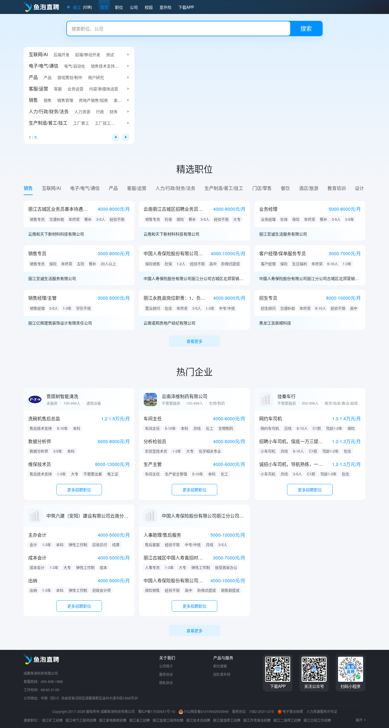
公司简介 (166, 666)
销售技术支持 (103, 66)
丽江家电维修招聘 (112, 720)
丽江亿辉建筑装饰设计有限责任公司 (60, 323)
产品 (33, 77)
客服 (58, 89)
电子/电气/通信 (43, 65)
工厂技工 (103, 123)
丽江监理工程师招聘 (168, 720)
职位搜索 (220, 666)
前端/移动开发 (87, 54)
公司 (134, 7)
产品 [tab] (113, 188)
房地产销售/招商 (93, 100)
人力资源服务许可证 (321, 711)
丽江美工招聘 (139, 720)
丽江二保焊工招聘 (287, 720)
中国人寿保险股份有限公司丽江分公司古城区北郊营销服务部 (194, 278)
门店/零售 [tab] (262, 188)
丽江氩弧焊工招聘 (226, 720)
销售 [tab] (28, 188)
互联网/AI (38, 54)
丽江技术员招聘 (198, 720)
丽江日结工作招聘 (317, 720)
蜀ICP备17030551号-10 (156, 711)
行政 (100, 111)
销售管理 (65, 100)
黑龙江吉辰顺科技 (275, 323)
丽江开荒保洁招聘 (257, 720)
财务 (114, 111)
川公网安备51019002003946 (206, 711)
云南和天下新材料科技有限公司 (56, 234)
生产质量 (124, 123)
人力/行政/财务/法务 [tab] (175, 188)
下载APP (186, 7)
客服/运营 (38, 88)
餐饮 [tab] (285, 188)
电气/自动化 (74, 66)
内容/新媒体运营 (103, 89)
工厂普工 (81, 123)
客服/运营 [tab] (136, 188)
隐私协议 (166, 682)
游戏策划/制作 (69, 77)
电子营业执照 (292, 711)
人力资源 (82, 111)
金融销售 (122, 100)
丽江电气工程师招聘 (80, 720)
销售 (33, 100)
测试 (110, 54)
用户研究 (96, 77)
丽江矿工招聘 (52, 720)
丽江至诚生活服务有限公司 (283, 234)
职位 (119, 7)
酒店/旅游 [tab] (308, 188)
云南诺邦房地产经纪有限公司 (169, 323)
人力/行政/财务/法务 (49, 111)
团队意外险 (221, 674)
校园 (149, 7)
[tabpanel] (194, 268)
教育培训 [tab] (336, 188)
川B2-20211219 (261, 711)
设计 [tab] (359, 188)
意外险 (165, 7)
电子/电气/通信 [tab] (85, 188)
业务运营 (75, 89)
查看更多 (194, 341)
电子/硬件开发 (133, 66)
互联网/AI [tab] (51, 188)
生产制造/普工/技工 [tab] (223, 188)
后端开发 (61, 54)
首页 (104, 7)
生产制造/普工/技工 (48, 122)
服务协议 (166, 674)
